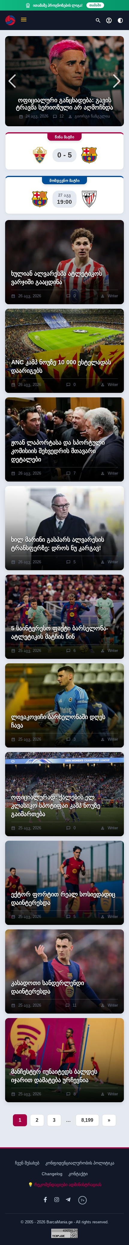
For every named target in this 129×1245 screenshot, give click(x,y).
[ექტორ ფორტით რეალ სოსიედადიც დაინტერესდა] (64, 883)
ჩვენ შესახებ (27, 1163)
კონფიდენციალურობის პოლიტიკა (79, 1163)
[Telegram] (68, 1200)
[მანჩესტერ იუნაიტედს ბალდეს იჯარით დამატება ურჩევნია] (64, 1060)
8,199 (87, 1120)
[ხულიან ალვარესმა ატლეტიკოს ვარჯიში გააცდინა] (64, 262)
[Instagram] (56, 1200)
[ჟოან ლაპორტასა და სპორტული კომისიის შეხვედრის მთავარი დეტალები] (64, 439)
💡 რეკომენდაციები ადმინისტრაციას (64, 1184)
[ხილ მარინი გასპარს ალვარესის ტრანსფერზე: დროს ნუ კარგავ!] (64, 528)
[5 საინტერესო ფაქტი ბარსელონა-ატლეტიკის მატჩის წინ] (64, 617)
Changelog (52, 1173)
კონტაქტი (78, 1173)
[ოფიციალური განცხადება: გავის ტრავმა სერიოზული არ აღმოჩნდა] (64, 81)
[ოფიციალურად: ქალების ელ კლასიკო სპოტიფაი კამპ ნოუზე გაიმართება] (64, 794)
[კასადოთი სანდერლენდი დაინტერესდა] (64, 971)
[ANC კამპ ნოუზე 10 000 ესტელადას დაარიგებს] (64, 351)
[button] (23, 20)
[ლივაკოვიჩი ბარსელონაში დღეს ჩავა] (64, 705)
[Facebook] (45, 1200)
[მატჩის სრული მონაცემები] (64, 151)
